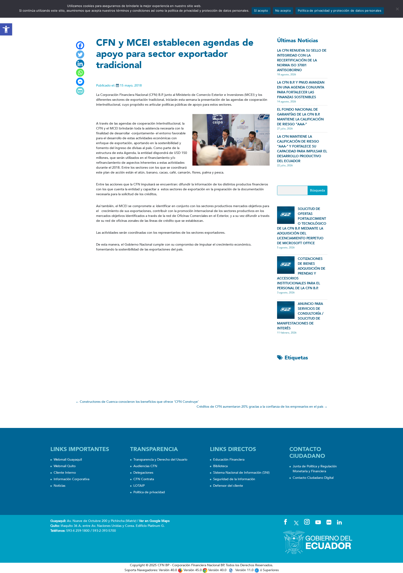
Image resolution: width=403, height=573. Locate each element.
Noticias (59, 485)
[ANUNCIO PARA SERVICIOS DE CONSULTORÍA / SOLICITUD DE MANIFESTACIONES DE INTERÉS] (286, 310)
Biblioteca (220, 466)
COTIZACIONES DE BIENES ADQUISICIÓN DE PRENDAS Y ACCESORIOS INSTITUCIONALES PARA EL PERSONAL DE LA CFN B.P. (301, 273)
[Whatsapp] (80, 73)
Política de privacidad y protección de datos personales (340, 10)
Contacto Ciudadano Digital (313, 478)
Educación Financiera (228, 459)
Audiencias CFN (145, 466)
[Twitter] (80, 54)
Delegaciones (143, 472)
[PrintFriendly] (80, 91)
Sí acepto (261, 10)
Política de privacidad (149, 492)
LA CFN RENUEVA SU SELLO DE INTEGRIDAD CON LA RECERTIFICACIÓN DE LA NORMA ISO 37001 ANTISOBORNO (302, 60)
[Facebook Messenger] (80, 82)
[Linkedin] (80, 63)
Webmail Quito (65, 466)
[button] (6, 29)
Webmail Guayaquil (68, 459)
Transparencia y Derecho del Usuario (160, 459)
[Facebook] (80, 45)
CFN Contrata (143, 479)
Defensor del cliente (228, 485)
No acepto (283, 10)
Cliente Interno (65, 472)
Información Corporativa (71, 479)
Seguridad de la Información (234, 479)
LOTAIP (139, 485)
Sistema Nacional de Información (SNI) (241, 472)
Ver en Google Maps (154, 521)
